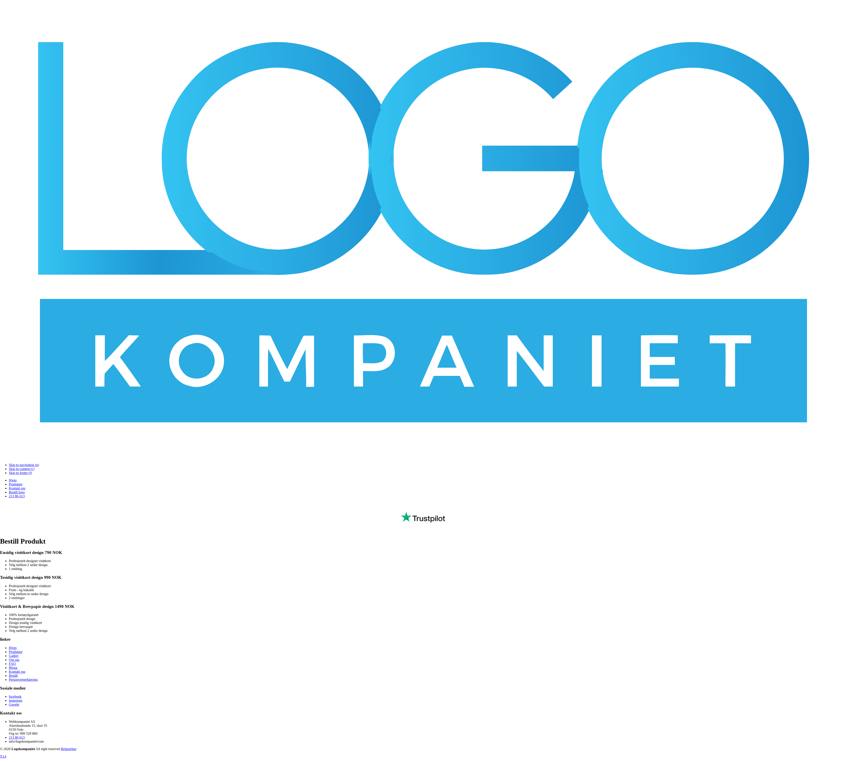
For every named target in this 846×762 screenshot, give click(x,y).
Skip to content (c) (21, 469)
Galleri (13, 656)
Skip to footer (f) (20, 473)
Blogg (13, 668)
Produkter (15, 484)
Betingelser (68, 749)
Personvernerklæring (23, 679)
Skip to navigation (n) (24, 465)
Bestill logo (17, 492)
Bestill (13, 675)
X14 (3, 756)
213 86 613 (17, 496)
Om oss (14, 660)
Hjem (13, 480)
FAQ (12, 664)
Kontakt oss (17, 488)
